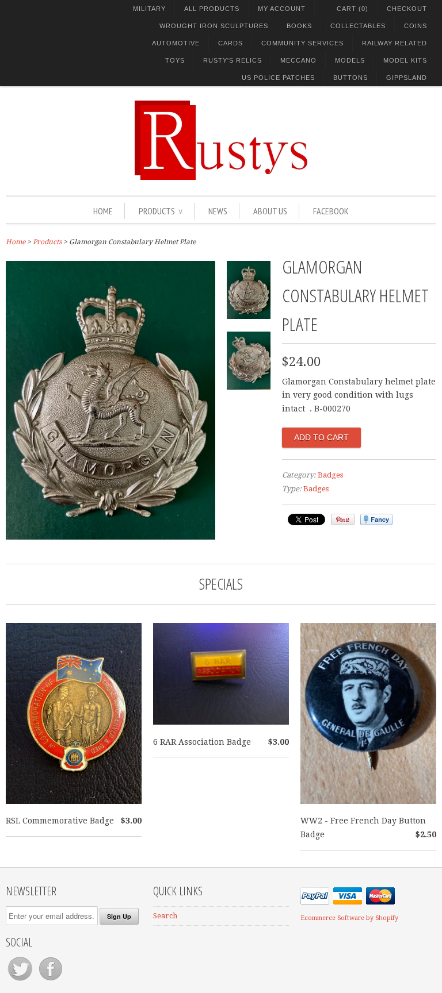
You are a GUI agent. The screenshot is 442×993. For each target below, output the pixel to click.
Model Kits (405, 60)
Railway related (394, 43)
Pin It (343, 519)
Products (160, 211)
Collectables (358, 25)
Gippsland (406, 77)
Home (103, 211)
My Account (282, 8)
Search (165, 915)
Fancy (376, 519)
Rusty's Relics (232, 60)
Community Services (302, 43)
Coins (415, 25)
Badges (330, 475)
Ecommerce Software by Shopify (349, 918)
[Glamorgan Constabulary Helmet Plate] (110, 536)
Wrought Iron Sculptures (213, 25)
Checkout (407, 8)
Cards (230, 43)
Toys (175, 60)
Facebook (331, 211)
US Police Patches (278, 77)
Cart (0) (352, 8)
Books (299, 25)
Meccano (298, 60)
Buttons (350, 77)
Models (350, 60)
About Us (270, 211)
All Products (211, 8)
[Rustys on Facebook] (50, 980)
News (217, 211)
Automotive (176, 43)
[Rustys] (221, 142)
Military (149, 8)
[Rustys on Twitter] (21, 980)
